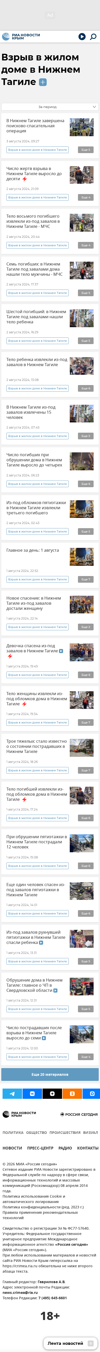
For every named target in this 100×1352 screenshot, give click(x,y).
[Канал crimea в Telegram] (12, 1094)
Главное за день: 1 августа (32, 550)
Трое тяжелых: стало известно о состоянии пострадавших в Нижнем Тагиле (36, 746)
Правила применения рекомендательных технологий (40, 1215)
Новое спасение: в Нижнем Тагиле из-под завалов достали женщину (33, 603)
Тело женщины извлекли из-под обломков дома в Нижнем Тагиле (36, 699)
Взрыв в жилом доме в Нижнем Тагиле (40, 69)
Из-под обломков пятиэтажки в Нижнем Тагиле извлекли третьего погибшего (36, 508)
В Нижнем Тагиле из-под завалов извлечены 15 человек (30, 412)
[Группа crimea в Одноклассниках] (72, 1094)
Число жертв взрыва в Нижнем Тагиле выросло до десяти (34, 174)
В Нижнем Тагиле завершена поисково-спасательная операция (35, 126)
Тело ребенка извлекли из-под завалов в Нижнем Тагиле (36, 362)
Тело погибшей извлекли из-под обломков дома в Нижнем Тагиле (36, 794)
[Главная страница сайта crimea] (21, 36)
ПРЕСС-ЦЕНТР (40, 1149)
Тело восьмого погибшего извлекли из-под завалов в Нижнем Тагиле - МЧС (33, 221)
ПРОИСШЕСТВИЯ (65, 1133)
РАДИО (65, 1149)
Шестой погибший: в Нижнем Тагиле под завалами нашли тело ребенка (36, 317)
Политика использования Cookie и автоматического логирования (34, 1199)
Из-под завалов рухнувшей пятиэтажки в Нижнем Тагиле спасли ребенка (35, 937)
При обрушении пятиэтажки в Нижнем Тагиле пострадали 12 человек (36, 842)
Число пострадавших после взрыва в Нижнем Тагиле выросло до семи (34, 1033)
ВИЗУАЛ (90, 1133)
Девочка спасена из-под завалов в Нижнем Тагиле (32, 648)
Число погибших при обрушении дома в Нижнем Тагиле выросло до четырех (34, 460)
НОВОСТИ (12, 1149)
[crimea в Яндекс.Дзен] (52, 1094)
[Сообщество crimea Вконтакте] (32, 1094)
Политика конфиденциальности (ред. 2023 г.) (43, 1207)
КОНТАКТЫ (88, 1149)
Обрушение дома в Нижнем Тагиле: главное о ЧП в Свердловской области (34, 985)
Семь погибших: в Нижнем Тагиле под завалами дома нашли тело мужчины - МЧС (34, 269)
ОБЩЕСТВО (36, 1133)
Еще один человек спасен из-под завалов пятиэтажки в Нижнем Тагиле (35, 890)
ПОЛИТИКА (13, 1133)
